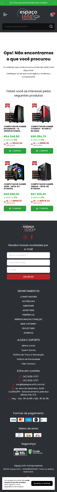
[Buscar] (50, 26)
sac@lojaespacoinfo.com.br (30, 384)
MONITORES (28, 310)
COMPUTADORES (28, 296)
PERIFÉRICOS (28, 314)
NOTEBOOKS (28, 301)
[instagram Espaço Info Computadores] (25, 237)
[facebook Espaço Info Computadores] (31, 237)
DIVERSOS (28, 332)
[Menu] (6, 14)
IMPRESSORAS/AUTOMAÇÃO (28, 319)
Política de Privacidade (28, 359)
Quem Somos (28, 350)
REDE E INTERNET (28, 323)
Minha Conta (28, 345)
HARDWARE (28, 305)
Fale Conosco (29, 363)
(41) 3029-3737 (30, 376)
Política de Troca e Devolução (28, 354)
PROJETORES (28, 328)
